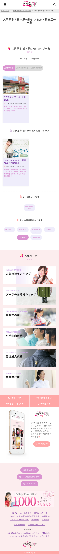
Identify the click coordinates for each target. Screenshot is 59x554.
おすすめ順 (9, 68)
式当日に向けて (40, 513)
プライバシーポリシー (19, 520)
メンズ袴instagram (30, 477)
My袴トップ (15, 398)
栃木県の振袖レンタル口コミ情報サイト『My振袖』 (29, 533)
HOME (14, 513)
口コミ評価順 (37, 68)
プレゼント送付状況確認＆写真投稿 (24, 516)
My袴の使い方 (42, 444)
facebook (30, 484)
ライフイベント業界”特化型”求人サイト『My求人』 (29, 536)
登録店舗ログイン (37, 525)
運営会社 (35, 520)
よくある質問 (26, 513)
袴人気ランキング (14, 404)
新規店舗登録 (19, 525)
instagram (30, 470)
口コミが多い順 (22, 68)
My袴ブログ (43, 404)
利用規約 (46, 516)
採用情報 (45, 520)
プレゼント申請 (43, 398)
